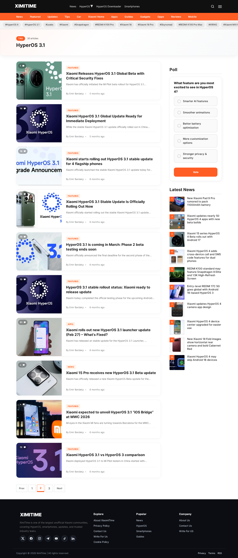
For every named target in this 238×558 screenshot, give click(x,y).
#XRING (213, 24)
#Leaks (49, 24)
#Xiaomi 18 (126, 24)
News (73, 6)
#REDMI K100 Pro (104, 24)
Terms (211, 553)
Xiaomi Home (96, 16)
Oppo (161, 16)
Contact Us (100, 530)
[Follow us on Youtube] (56, 538)
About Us (184, 520)
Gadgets (145, 16)
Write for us (101, 536)
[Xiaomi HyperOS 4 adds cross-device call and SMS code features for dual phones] (196, 256)
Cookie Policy (101, 541)
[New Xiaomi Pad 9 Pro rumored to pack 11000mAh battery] (196, 204)
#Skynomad (166, 24)
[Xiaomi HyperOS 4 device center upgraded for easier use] (196, 327)
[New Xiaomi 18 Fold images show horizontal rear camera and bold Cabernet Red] (196, 344)
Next (59, 488)
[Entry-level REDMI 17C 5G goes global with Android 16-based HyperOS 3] (196, 292)
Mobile (192, 16)
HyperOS (86, 6)
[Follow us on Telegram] (48, 538)
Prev (21, 488)
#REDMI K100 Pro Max (190, 24)
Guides (129, 16)
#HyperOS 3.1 (32, 24)
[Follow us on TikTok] (65, 538)
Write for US (186, 530)
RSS (220, 553)
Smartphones (132, 6)
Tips (67, 16)
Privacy (202, 553)
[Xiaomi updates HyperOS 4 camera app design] (196, 309)
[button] (212, 6)
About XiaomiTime (104, 520)
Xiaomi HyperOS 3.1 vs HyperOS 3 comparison (105, 455)
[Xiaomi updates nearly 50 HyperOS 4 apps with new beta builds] (196, 221)
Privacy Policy (102, 525)
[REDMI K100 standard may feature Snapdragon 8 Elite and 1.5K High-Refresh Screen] (196, 274)
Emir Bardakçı (76, 93)
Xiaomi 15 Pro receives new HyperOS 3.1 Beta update (111, 373)
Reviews (176, 16)
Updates (53, 16)
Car (79, 16)
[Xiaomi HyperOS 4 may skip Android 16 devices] (196, 362)
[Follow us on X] (23, 538)
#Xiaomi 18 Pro (145, 24)
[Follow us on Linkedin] (73, 538)
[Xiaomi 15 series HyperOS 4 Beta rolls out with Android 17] (196, 239)
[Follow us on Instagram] (39, 538)
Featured (35, 16)
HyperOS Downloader (108, 6)
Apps (114, 16)
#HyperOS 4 (11, 24)
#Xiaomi (64, 24)
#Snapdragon (81, 24)
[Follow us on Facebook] (31, 538)
